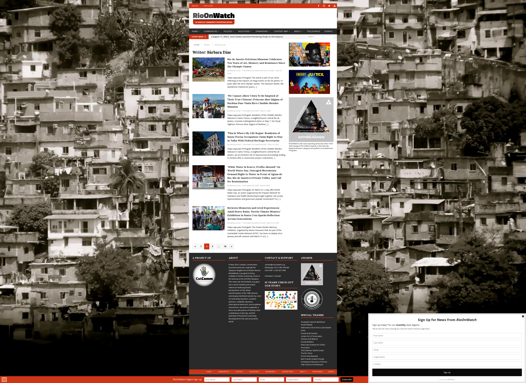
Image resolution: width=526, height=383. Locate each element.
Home (195, 31)
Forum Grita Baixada (309, 356)
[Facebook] (318, 5)
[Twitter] (329, 5)
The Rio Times (306, 353)
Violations (243, 31)
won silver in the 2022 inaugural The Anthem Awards (311, 144)
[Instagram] (323, 5)
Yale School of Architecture (312, 364)
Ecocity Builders (307, 342)
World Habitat (306, 324)
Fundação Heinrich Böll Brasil (313, 322)
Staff (257, 111)
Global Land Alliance (309, 339)
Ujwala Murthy (261, 144)
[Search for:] (320, 36)
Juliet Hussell (260, 223)
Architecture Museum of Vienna (314, 362)
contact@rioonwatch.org (275, 264)
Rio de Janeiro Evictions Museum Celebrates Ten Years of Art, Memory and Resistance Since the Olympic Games (256, 63)
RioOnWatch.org (248, 281)
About (297, 31)
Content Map (281, 31)
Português (208, 6)
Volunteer (269, 276)
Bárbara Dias (235, 70)
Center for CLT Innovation (311, 336)
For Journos (313, 31)
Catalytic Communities (248, 264)
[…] (255, 87)
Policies (228, 31)
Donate (328, 31)
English (195, 6)
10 (225, 246)
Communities (210, 31)
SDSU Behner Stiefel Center (312, 350)
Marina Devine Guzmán (264, 70)
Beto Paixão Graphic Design (312, 359)
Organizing (262, 31)
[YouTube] (334, 5)
